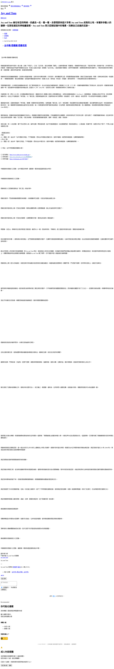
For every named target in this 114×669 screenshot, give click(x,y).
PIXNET (44, 644)
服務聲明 (74, 644)
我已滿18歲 (4, 665)
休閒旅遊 (15, 30)
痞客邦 (15, 567)
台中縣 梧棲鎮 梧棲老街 (15, 45)
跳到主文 (3, 18)
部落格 (6, 36)
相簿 (5, 33)
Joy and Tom (8, 13)
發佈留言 (3, 589)
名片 (5, 38)
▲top (2, 575)
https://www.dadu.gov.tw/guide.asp (19, 154)
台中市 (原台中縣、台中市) (20, 572)
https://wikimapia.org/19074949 (19, 159)
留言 (19, 567)
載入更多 (3, 578)
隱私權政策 (67, 644)
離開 (10, 665)
